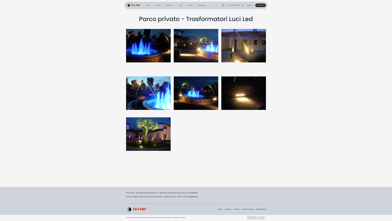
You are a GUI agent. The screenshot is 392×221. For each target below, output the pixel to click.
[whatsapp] (242, 5)
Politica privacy (261, 209)
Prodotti (236, 209)
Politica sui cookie (179, 217)
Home (220, 209)
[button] (223, 5)
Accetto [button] (261, 218)
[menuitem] (148, 5)
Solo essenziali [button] (252, 218)
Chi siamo (228, 209)
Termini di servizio (248, 209)
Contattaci (260, 5)
